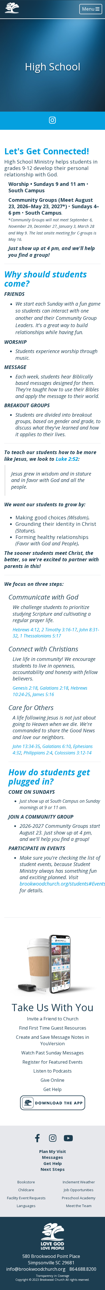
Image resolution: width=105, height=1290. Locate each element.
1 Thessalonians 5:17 (40, 636)
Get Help (52, 1163)
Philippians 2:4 (38, 753)
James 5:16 (43, 694)
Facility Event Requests (26, 1197)
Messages (52, 1157)
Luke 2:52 (67, 458)
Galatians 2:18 (54, 688)
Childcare (26, 1189)
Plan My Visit (52, 1151)
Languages (26, 1205)
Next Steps (53, 1169)
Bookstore (26, 1182)
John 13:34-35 (26, 746)
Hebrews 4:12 (26, 630)
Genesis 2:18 (25, 688)
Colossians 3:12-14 (73, 753)
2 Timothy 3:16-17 (59, 630)
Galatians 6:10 (56, 746)
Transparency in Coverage (52, 1276)
